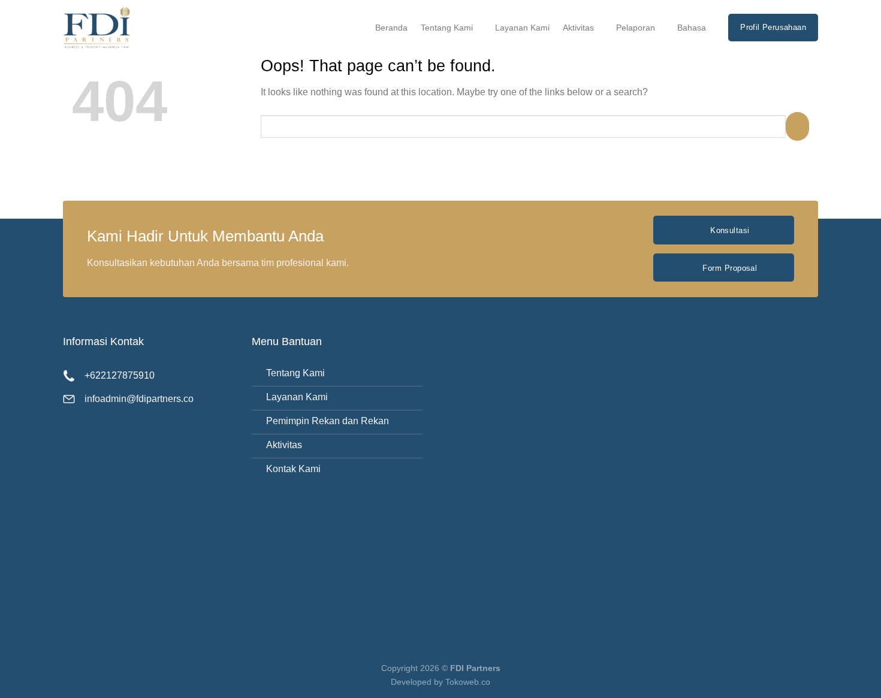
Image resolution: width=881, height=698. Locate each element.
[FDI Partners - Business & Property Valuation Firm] (108, 27)
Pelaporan (635, 27)
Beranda (391, 27)
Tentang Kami (447, 27)
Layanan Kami (522, 27)
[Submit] (797, 126)
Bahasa (691, 27)
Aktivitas (578, 27)
